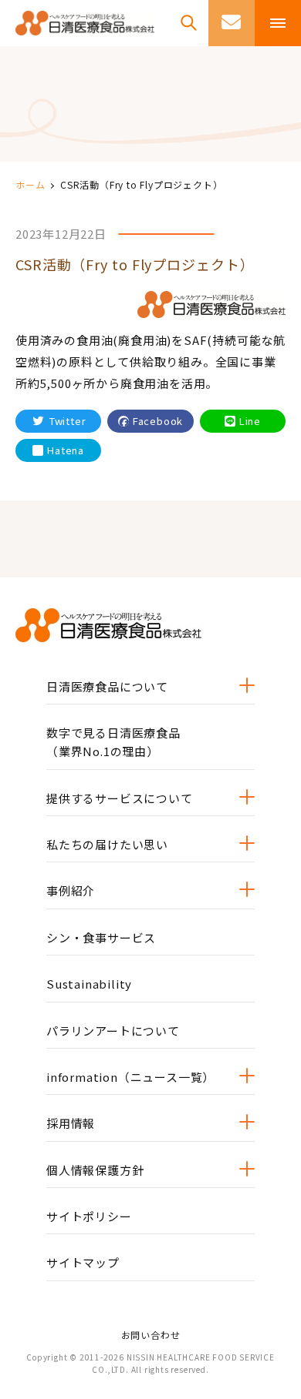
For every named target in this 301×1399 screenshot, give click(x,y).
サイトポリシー (89, 1216)
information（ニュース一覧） (130, 1077)
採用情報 (70, 1123)
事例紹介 (70, 890)
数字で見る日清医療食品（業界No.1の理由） (113, 742)
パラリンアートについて (113, 1030)
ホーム (30, 184)
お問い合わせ (151, 1334)
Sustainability (89, 984)
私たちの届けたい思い (107, 844)
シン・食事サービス (101, 937)
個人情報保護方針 (95, 1170)
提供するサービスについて (119, 798)
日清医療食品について (107, 686)
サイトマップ (83, 1262)
